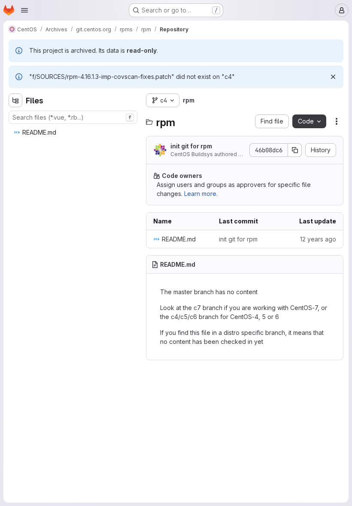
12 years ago (318, 239)
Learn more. (201, 193)
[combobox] (73, 117)
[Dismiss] (333, 77)
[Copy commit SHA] (295, 150)
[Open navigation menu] (24, 10)
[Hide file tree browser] (15, 100)
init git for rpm (191, 146)
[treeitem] (73, 132)
